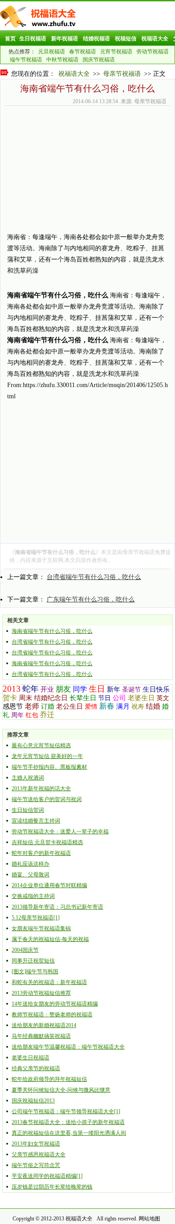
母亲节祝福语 (122, 73)
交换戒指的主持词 (33, 896)
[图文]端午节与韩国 (35, 971)
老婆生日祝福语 (30, 1057)
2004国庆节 (25, 950)
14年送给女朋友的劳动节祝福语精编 (55, 1004)
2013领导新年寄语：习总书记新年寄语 (57, 907)
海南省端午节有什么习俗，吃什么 (52, 631)
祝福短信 (125, 38)
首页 (10, 38)
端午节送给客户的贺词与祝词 (47, 799)
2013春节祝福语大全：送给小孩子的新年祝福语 (68, 1122)
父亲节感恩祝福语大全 (39, 1154)
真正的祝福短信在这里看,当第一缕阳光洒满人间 (69, 1133)
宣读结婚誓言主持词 (36, 821)
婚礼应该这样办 (30, 864)
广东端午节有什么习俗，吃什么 (91, 599)
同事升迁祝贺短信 (33, 961)
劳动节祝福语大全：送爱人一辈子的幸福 (60, 831)
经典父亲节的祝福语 (36, 1068)
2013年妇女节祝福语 (36, 1144)
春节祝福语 (82, 51)
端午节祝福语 (26, 60)
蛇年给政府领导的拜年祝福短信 (49, 1079)
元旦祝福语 (51, 51)
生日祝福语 (32, 38)
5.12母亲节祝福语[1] (36, 918)
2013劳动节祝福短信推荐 (41, 993)
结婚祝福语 (96, 38)
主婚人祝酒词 (28, 778)
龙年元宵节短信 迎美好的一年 (47, 756)
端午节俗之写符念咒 (36, 1165)
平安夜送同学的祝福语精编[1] (47, 1176)
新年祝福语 (64, 38)
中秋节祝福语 (62, 60)
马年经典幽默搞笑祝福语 (41, 1036)
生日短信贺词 (28, 810)
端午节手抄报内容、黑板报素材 (49, 767)
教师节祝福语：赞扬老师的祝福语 (52, 1014)
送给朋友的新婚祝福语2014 (44, 1025)
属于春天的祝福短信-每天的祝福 (50, 939)
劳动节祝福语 (152, 51)
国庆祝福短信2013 (33, 1101)
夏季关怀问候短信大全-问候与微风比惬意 (61, 1090)
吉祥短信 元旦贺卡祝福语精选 (47, 842)
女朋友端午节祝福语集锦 (41, 928)
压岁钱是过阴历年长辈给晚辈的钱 (52, 1187)
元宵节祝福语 (116, 51)
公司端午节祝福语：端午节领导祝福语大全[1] (66, 1111)
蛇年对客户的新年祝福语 (41, 853)
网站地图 (149, 1218)
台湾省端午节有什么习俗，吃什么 (94, 577)
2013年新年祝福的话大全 (41, 788)
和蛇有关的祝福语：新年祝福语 (49, 982)
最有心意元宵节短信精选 (41, 745)
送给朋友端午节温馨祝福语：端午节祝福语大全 (68, 1047)
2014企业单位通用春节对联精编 (49, 885)
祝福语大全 (154, 38)
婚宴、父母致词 (30, 874)
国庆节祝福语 (99, 60)
